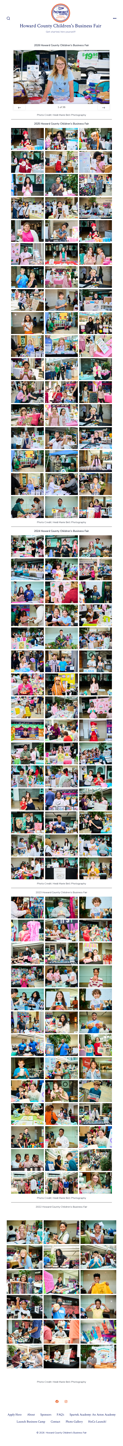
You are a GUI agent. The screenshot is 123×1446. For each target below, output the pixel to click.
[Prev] (20, 107)
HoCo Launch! (97, 1422)
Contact (55, 1422)
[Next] (104, 107)
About (31, 1415)
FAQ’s (60, 1415)
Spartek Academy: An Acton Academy (93, 1415)
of (61, 107)
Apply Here (15, 1415)
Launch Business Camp (31, 1422)
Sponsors (45, 1415)
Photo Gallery (74, 1422)
